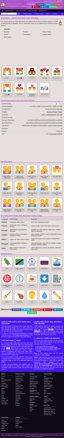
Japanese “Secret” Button (7, 286)
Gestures (18, 395)
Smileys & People (20, 374)
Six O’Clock (19, 285)
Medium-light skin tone (50, 409)
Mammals (32, 399)
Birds (31, 400)
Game (17, 425)
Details (6, 34)
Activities (18, 397)
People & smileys (27, 13)
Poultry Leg (19, 302)
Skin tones (47, 405)
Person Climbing (57, 285)
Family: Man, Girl (44, 193)
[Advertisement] (32, 52)
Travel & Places (48, 374)
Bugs (31, 407)
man (61, 114)
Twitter (49, 4)
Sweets (3, 427)
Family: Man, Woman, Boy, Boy (19, 177)
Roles (17, 383)
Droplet (44, 302)
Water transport (48, 386)
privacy (54, 1)
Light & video (4, 385)
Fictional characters (20, 393)
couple (43, 114)
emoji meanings (10, 6)
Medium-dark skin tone (50, 413)
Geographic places (48, 378)
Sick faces (18, 381)
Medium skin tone (48, 411)
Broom (7, 302)
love (58, 114)
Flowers (32, 409)
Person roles (19, 392)
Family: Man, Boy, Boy (56, 193)
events (17, 420)
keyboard (23, 6)
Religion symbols (34, 381)
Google (58, 4)
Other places (47, 383)
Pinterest (36, 7)
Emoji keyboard (32, 10)
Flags (45, 396)
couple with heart (51, 114)
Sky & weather (47, 393)
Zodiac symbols (34, 383)
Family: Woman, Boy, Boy (20, 193)
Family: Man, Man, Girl (31, 193)
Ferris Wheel (32, 268)
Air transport (47, 388)
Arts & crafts (19, 427)
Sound (2, 376)
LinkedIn (45, 7)
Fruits (2, 420)
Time (45, 392)
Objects (48, 13)
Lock (2, 395)
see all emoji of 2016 (56, 134)
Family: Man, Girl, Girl (57, 210)
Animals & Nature (34, 396)
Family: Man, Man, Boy (31, 210)
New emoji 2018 (43, 10)
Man (32, 302)
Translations (26, 34)
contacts (49, 1)
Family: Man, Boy (7, 193)
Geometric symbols (34, 393)
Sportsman (18, 398)
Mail (2, 390)
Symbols (55, 13)
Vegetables (4, 421)
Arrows (31, 380)
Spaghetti (32, 285)
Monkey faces (19, 388)
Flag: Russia (44, 268)
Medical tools (4, 400)
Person (17, 390)
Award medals (19, 421)
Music (2, 378)
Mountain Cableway (57, 268)
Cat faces (18, 386)
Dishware (3, 430)
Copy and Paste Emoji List (18, 333)
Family (17, 400)
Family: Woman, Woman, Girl (7, 177)
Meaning (6, 32)
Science (3, 398)
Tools (2, 397)
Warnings (32, 378)
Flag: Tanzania (19, 268)
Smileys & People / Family (54, 112)
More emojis (7, 37)
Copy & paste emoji (21, 10)
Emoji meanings (9, 10)
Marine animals (33, 405)
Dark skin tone (47, 414)
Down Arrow (44, 285)
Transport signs (33, 376)
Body (17, 402)
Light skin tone (47, 408)
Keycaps (32, 388)
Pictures (25, 32)
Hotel (45, 390)
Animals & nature (39, 13)
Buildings (46, 380)
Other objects (4, 403)
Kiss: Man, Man (57, 176)
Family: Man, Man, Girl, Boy (19, 210)
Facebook (40, 4)
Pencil (56, 302)
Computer (3, 383)
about (45, 1)
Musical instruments (6, 380)
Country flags (47, 399)
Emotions (18, 403)
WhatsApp (53, 7)
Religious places (48, 381)
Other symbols (33, 386)
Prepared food (4, 423)
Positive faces (19, 376)
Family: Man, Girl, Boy (32, 177)
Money (3, 388)
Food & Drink (4, 417)
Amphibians (32, 402)
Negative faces (19, 380)
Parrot (7, 268)
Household (3, 402)
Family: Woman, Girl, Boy (44, 177)
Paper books (4, 386)
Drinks (2, 428)
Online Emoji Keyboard (21, 335)
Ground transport (48, 385)
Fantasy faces (19, 385)
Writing (3, 392)
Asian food (4, 425)
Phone (2, 381)
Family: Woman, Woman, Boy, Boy (44, 210)
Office (2, 393)
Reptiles (32, 404)
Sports (17, 423)
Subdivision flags (48, 400)
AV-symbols (33, 385)
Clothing (18, 405)
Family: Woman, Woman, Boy (7, 210)
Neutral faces (19, 378)
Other (31, 411)
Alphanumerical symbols (33, 391)
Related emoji (47, 34)
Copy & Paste (47, 32)
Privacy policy (39, 436)
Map (45, 376)
